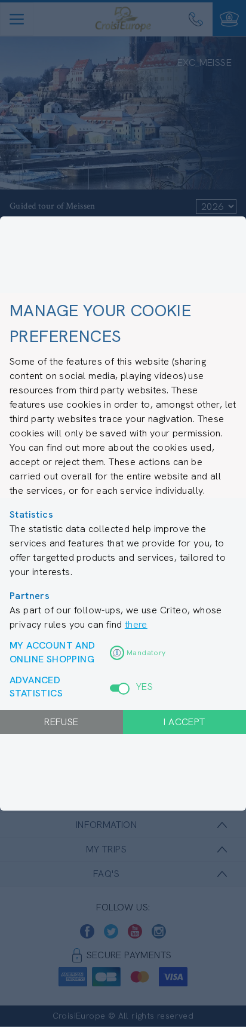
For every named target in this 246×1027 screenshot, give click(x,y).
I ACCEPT (184, 722)
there (136, 624)
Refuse (61, 722)
